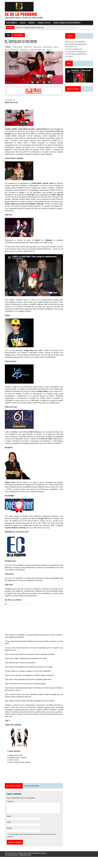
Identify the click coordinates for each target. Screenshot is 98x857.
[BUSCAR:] (82, 27)
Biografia (32, 23)
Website (9, 828)
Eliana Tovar (28, 47)
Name (9, 816)
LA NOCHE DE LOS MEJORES (75, 52)
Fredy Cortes (37, 47)
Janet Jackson (47, 47)
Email (9, 822)
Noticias (23, 23)
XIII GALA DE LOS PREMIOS (75, 42)
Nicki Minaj (24, 50)
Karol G (56, 47)
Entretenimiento (11, 23)
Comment (10, 801)
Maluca (7, 50)
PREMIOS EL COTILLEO (44, 23)
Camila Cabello (17, 47)
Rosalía (49, 50)
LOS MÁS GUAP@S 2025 (73, 49)
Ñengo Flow (15, 50)
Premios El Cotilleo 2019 (37, 50)
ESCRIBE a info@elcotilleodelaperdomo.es (66, 23)
